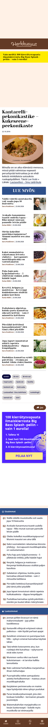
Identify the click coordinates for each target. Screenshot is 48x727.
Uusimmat (10, 511)
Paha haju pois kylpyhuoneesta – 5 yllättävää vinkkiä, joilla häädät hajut (15, 275)
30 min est (27, 376)
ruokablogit (34, 392)
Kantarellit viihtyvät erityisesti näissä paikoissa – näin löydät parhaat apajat (25, 630)
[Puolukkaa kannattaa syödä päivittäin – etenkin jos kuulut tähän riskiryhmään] (40, 362)
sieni (18, 397)
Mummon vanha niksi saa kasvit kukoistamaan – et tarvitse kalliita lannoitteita (23, 660)
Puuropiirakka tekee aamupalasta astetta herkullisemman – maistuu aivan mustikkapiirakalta (26, 678)
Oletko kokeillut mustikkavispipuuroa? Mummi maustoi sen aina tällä (16, 235)
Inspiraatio (8, 382)
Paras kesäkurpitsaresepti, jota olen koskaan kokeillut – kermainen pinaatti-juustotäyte (26, 697)
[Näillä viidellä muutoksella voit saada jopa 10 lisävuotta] (40, 204)
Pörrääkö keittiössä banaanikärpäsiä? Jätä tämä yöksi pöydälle (14, 327)
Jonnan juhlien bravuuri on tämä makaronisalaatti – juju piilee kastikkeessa (22, 620)
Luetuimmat (11, 611)
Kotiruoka (21, 387)
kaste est (20, 382)
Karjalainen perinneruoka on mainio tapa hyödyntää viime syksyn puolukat (25, 688)
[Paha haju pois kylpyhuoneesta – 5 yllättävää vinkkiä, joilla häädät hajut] (40, 276)
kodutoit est (8, 387)
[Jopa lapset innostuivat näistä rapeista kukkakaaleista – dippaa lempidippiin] (40, 346)
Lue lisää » (33, 179)
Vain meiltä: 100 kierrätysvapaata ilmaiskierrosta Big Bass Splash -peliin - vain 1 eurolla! (21, 57)
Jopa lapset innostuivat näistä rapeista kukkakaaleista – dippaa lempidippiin (15, 344)
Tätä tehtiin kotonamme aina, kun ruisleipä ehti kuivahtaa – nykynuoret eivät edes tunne (25, 649)
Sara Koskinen (8, 206)
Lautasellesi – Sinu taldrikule (25, 182)
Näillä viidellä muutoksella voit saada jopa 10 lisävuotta (17, 201)
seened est (8, 397)
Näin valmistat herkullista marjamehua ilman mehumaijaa (25, 669)
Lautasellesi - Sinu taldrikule (15, 392)
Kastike (30, 382)
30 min (16, 376)
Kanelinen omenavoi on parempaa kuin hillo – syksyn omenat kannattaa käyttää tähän (26, 639)
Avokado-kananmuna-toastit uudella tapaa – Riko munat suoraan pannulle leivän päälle (14, 219)
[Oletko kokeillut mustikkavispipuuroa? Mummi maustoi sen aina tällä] (40, 237)
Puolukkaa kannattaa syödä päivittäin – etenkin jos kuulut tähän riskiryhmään (17, 359)
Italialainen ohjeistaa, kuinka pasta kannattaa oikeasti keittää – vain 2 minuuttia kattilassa (15, 312)
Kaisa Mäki (6, 225)
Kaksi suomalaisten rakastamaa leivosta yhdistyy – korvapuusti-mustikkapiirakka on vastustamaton (15, 257)
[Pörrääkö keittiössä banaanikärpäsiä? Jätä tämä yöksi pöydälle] (40, 329)
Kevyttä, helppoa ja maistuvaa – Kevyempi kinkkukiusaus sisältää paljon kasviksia (14, 291)
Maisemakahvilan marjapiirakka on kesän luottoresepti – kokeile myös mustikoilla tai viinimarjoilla (24, 707)
